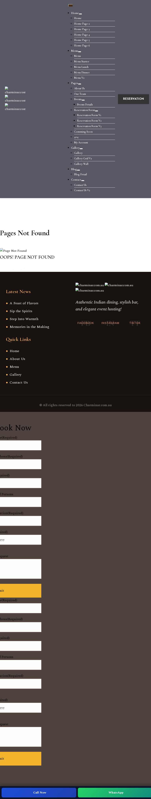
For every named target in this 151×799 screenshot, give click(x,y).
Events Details (85, 104)
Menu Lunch (81, 67)
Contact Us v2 (82, 190)
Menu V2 (79, 77)
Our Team (80, 94)
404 (76, 137)
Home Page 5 (82, 40)
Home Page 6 (82, 45)
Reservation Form (84, 110)
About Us (79, 88)
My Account (81, 142)
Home (75, 13)
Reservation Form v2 (89, 120)
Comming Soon (83, 131)
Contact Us (80, 185)
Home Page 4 (82, 34)
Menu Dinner (82, 72)
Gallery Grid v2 (83, 158)
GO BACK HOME (12, 269)
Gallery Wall (81, 164)
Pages (74, 83)
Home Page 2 (82, 23)
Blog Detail (80, 174)
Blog (74, 169)
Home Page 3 (82, 29)
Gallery (75, 147)
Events (78, 99)
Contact (76, 179)
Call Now (39, 792)
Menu (74, 51)
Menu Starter (81, 61)
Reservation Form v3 (89, 126)
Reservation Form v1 (89, 115)
